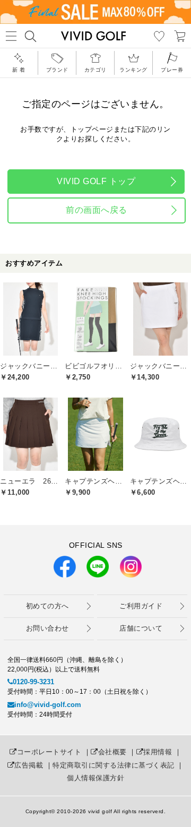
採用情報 (157, 752)
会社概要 (112, 752)
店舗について (140, 628)
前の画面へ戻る (96, 209)
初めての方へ (47, 606)
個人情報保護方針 (95, 778)
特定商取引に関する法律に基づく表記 (114, 765)
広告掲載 (28, 765)
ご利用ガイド (140, 606)
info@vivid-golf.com (47, 705)
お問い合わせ (47, 628)
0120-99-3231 (33, 682)
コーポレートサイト (49, 752)
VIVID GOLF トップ (96, 181)
